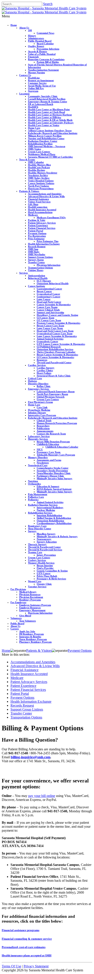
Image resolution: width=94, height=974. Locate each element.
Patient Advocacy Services (42, 222)
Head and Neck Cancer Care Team (55, 330)
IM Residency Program (31, 634)
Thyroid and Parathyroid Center (54, 362)
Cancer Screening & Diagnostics (54, 304)
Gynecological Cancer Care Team (54, 333)
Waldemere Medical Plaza (41, 154)
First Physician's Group (40, 402)
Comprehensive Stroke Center (52, 468)
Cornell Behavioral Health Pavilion (46, 99)
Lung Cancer (43, 299)
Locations (24, 93)
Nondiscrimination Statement (43, 70)
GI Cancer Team (45, 317)
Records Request (36, 246)
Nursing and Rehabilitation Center (46, 138)
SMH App (33, 249)
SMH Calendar (36, 162)
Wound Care (34, 581)
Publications (43, 428)
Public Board (17, 623)
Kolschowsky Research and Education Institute (52, 133)
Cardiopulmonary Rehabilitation (54, 523)
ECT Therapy (44, 280)
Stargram (33, 91)
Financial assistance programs (20, 930)
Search (47, 4)
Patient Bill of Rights (48, 62)
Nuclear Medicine (46, 510)
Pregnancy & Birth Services (51, 578)
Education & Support (48, 486)
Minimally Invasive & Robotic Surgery (57, 536)
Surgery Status (36, 259)
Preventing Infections (48, 48)
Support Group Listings (40, 257)
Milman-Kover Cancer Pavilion (44, 135)
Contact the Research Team (51, 433)
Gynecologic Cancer (47, 341)
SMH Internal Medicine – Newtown (46, 146)
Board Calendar (45, 43)
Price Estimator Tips (47, 241)
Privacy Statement (36, 966)
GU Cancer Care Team (49, 320)
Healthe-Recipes (36, 170)
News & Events (27, 159)
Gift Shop (33, 204)
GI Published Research (49, 346)
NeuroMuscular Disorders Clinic (54, 473)
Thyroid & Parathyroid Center (44, 547)
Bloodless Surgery (46, 533)
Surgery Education (47, 541)
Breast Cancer (44, 291)
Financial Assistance (38, 199)
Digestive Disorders (38, 383)
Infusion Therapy (37, 412)
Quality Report (36, 46)
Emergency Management (32, 610)
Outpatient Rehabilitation (50, 520)
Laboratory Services (39, 436)
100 (30, 30)
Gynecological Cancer (48, 294)
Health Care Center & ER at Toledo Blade (50, 120)
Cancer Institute (36, 286)
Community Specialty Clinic (42, 96)
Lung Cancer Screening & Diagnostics (57, 336)
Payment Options (37, 233)
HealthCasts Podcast (39, 167)
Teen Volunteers (27, 620)
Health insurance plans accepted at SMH (26, 955)
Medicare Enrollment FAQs (51, 217)
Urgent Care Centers (39, 151)
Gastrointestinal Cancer (49, 288)
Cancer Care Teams (47, 307)
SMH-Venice (34, 149)
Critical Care (35, 378)
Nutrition (33, 481)
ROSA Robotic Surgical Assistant (54, 489)
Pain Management (37, 494)
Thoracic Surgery (37, 544)
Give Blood (25, 615)
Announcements (45, 431)
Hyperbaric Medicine (39, 410)
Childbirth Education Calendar (61, 446)
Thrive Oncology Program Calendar (56, 352)
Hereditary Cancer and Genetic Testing (57, 315)
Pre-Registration (37, 236)
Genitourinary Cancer (48, 296)
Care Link (42, 407)
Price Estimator (36, 238)
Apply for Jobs (27, 631)
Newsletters (43, 462)
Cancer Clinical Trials (48, 309)
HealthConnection (37, 207)
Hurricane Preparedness (41, 188)
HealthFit (33, 106)
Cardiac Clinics (45, 370)
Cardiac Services (37, 365)
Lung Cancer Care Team (50, 328)
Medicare (33, 215)
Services (23, 273)
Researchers (43, 425)
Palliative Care (36, 497)
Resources (42, 359)
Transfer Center (36, 262)
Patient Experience (38, 225)
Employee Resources (30, 607)
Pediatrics (33, 499)
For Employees (18, 602)
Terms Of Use (11, 966)
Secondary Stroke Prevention (52, 470)
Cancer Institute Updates (41, 183)
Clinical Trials (44, 420)
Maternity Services (38, 439)
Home (13, 25)
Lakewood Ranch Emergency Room (56, 391)
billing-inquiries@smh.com (30, 757)
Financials (33, 56)
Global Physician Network (50, 396)
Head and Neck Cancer (49, 302)
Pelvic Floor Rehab (47, 576)
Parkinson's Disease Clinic (50, 475)
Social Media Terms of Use (42, 85)
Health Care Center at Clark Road (46, 112)
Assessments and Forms (49, 460)
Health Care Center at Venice (43, 125)
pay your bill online (41, 796)
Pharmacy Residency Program (35, 642)
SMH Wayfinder (36, 254)
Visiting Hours (35, 270)
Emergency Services (38, 388)
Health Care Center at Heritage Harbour (50, 114)
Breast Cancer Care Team (50, 325)
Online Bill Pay (36, 88)
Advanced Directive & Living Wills (46, 196)
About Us (24, 27)
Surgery (32, 531)
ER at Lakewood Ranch (40, 104)
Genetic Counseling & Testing (52, 570)
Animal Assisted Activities (50, 338)
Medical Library (28, 591)
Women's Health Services (41, 562)
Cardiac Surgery (45, 367)
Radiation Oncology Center (42, 141)
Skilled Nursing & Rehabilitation (54, 518)
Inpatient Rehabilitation (49, 515)
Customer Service (37, 83)
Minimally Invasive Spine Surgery (54, 478)
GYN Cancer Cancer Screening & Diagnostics (61, 344)
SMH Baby (34, 251)
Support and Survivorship (50, 312)
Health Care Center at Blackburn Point (49, 109)
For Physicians (18, 589)
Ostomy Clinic (44, 584)
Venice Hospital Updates (41, 180)
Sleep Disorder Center (39, 528)
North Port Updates (38, 186)
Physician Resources (29, 594)
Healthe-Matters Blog (39, 164)
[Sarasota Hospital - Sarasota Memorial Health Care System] (44, 8)
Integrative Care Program (42, 415)
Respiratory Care (37, 526)
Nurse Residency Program (33, 639)
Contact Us (25, 75)
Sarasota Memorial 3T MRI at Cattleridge (50, 157)
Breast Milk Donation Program (53, 441)
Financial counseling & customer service (27, 938)
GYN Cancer (43, 573)
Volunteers (16, 618)
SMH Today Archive (38, 178)
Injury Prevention (46, 555)
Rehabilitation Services (40, 512)
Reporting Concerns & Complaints (46, 59)
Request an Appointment (41, 80)
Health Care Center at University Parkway (51, 122)
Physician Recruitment (31, 597)
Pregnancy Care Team (48, 452)
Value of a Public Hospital (42, 54)
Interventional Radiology (50, 507)
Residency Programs (30, 599)
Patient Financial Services (41, 228)
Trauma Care (35, 552)
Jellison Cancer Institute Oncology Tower (50, 130)
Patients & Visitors (29, 191)
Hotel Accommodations (40, 212)
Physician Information (48, 265)
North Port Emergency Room (52, 394)
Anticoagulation (36, 275)
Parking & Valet (36, 220)
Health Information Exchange (44, 244)
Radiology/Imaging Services (42, 504)
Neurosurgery (44, 539)
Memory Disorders (38, 457)
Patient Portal (35, 230)
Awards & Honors (37, 51)
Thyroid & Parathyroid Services (45, 549)
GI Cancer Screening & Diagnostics (55, 357)
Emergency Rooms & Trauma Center (47, 101)
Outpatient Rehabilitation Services (55, 349)
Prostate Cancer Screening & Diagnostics (58, 323)
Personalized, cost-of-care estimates (23, 947)
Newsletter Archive (38, 175)
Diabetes (32, 381)
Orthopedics (34, 483)
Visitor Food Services (39, 201)
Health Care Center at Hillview (44, 117)
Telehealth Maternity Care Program (56, 454)
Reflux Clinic (43, 386)
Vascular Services (37, 586)
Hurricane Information (40, 613)
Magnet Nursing (36, 72)
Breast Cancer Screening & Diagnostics (57, 354)
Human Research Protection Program (57, 423)
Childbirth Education (48, 444)
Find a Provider (45, 568)
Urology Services (37, 560)
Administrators (36, 38)
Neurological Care (37, 465)
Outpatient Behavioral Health (52, 283)
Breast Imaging (45, 565)
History (32, 35)
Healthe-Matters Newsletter (42, 172)
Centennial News (45, 33)
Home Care (34, 128)
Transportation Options (40, 267)
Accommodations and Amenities (44, 193)
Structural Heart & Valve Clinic (54, 375)
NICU (40, 449)
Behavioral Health (37, 278)
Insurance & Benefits (30, 636)
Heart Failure (44, 373)
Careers (14, 628)
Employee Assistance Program (35, 605)
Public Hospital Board (39, 41)
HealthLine (34, 77)
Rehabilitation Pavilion (40, 143)
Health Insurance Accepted (42, 209)
